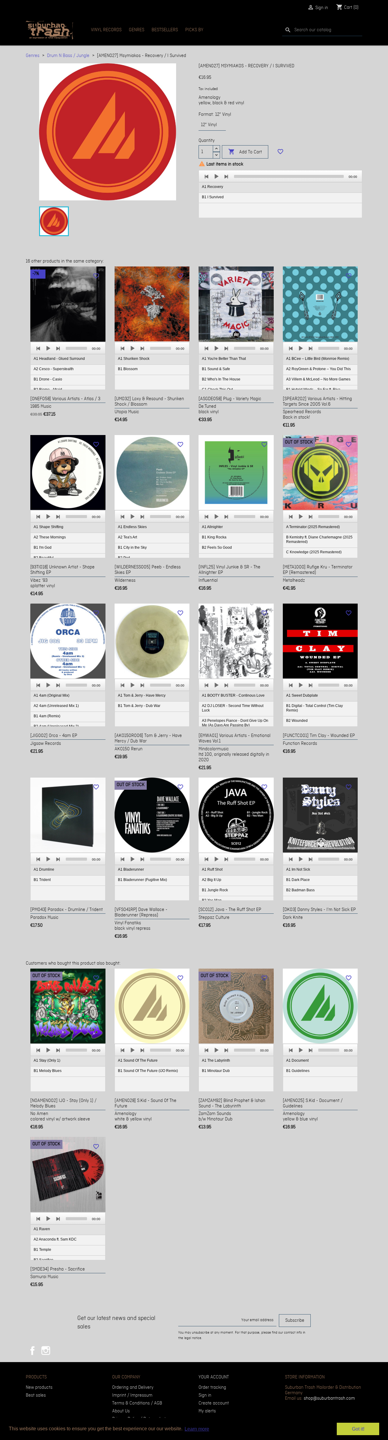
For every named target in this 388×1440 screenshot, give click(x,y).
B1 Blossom (128, 369)
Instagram (46, 1351)
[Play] (216, 176)
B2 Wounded (297, 720)
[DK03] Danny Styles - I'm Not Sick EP (319, 910)
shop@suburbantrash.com (329, 1398)
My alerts (207, 1411)
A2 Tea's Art (127, 537)
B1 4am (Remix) (47, 716)
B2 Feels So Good (217, 547)
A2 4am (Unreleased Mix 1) (56, 706)
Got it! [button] (358, 1429)
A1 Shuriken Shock (133, 359)
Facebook (32, 1351)
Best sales (36, 1395)
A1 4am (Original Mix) (51, 695)
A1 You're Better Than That (224, 359)
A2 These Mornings (50, 537)
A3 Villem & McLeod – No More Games (318, 379)
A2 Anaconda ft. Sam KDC (55, 1239)
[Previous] (207, 176)
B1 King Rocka (214, 537)
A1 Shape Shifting (48, 527)
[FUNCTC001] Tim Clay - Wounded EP (319, 736)
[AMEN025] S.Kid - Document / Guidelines (313, 1103)
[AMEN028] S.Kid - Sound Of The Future (145, 1103)
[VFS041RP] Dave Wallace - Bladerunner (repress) (141, 912)
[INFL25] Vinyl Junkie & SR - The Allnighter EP (229, 570)
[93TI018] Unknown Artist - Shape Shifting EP (62, 570)
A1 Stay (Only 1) (47, 1060)
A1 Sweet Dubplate (302, 695)
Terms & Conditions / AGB (137, 1403)
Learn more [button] (197, 1429)
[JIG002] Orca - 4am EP (53, 736)
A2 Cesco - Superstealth (54, 369)
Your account (214, 1377)
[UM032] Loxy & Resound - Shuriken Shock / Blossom (149, 401)
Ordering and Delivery (132, 1388)
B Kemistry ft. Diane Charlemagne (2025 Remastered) (319, 539)
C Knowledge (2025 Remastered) (314, 552)
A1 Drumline (44, 869)
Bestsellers (165, 30)
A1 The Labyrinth (216, 1060)
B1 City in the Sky (132, 547)
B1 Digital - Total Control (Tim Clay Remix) (314, 708)
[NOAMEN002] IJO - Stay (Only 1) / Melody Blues (63, 1103)
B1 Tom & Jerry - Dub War (139, 706)
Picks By (194, 30)
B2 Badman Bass (300, 890)
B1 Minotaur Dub (216, 1071)
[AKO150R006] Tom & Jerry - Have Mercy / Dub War (148, 738)
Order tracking (212, 1388)
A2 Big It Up (211, 880)
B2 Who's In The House (221, 379)
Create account (214, 1403)
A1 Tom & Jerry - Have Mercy (142, 695)
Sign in (205, 1395)
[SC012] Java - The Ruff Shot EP (230, 910)
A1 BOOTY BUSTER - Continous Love (233, 695)
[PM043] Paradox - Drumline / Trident (66, 910)
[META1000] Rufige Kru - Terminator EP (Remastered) (318, 570)
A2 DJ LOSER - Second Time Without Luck (232, 708)
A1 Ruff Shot (212, 869)
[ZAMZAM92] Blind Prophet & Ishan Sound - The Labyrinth (232, 1103)
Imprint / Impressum (132, 1395)
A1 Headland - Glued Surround (59, 359)
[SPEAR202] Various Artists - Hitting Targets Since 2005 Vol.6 (317, 401)
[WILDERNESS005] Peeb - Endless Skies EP (148, 570)
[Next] (226, 176)
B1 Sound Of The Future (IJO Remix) (148, 1071)
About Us (121, 1411)
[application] (280, 194)
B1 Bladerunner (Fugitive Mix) (142, 880)
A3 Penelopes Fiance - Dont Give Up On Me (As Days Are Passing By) (235, 722)
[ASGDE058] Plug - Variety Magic (230, 399)
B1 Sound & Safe (216, 369)
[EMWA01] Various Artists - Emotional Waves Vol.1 (234, 738)
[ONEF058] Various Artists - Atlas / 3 (65, 399)
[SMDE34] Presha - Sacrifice (57, 1269)
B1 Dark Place (298, 880)
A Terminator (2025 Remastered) (313, 527)
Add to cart (245, 151)
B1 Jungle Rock (215, 890)
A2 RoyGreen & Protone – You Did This (318, 369)
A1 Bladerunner (131, 869)
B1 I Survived (213, 197)
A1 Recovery (212, 187)
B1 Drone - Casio (48, 379)
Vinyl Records (106, 30)
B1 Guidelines (297, 1071)
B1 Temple (42, 1249)
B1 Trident (42, 880)
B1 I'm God (43, 547)
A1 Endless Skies (132, 527)
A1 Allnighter (212, 527)
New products (39, 1388)
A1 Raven (42, 1229)
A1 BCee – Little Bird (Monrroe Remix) (317, 359)
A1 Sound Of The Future (138, 1060)
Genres (136, 30)
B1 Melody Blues (48, 1071)
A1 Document (297, 1060)
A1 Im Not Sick (298, 869)
